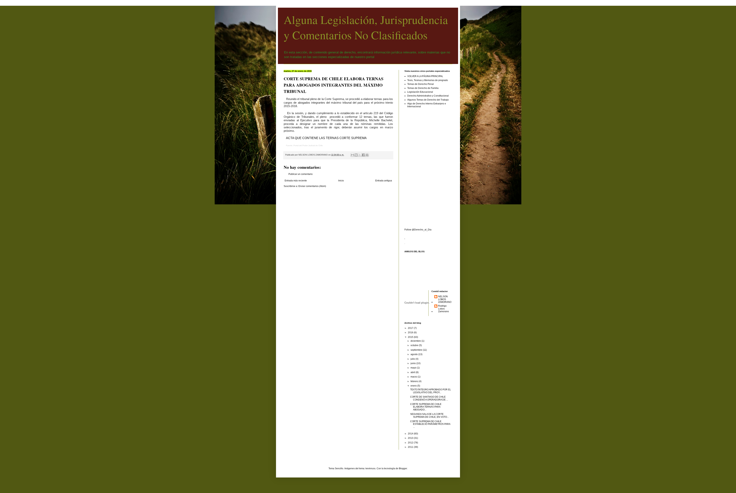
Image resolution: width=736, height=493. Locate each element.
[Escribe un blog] (356, 155)
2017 (411, 328)
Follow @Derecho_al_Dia (417, 229)
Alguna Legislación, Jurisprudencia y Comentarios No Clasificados (366, 27)
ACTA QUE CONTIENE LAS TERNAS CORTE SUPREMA (326, 138)
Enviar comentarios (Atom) (312, 186)
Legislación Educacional (420, 92)
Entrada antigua (383, 180)
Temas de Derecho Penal (420, 84)
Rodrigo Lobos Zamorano (443, 309)
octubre (415, 345)
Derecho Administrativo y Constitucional (428, 95)
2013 (411, 438)
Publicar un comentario (300, 174)
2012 (411, 442)
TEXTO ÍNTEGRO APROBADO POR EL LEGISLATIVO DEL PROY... (430, 391)
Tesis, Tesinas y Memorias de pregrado (427, 80)
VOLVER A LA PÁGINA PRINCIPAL (425, 76)
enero (414, 385)
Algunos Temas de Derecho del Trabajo (428, 99)
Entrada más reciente (296, 180)
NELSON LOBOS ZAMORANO (444, 299)
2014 (411, 433)
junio (413, 363)
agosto (414, 354)
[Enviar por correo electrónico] (352, 155)
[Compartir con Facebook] (363, 155)
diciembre (416, 341)
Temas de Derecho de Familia (423, 88)
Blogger (403, 468)
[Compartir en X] (360, 155)
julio (413, 359)
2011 (411, 447)
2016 (411, 332)
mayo (414, 367)
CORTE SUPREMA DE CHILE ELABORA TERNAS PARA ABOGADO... (425, 407)
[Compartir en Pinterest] (367, 155)
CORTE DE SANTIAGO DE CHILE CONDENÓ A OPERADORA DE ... (429, 398)
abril (413, 372)
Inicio (341, 180)
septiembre (417, 350)
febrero (415, 381)
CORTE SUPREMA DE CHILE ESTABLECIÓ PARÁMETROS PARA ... (430, 424)
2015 (411, 337)
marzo (414, 376)
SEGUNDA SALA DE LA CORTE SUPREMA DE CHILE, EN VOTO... (429, 415)
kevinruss (370, 468)
